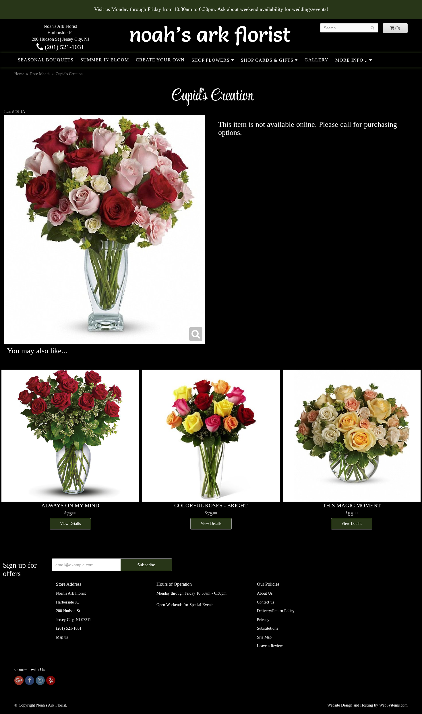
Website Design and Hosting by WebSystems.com (367, 705)
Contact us (265, 602)
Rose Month (40, 74)
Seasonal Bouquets (45, 59)
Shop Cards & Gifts (267, 60)
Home (19, 74)
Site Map (264, 637)
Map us (62, 637)
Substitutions (267, 628)
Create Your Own (160, 59)
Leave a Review (270, 646)
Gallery (316, 59)
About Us (264, 593)
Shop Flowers (210, 60)
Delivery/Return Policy (276, 611)
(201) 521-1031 (63, 47)
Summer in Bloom (104, 59)
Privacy (263, 620)
